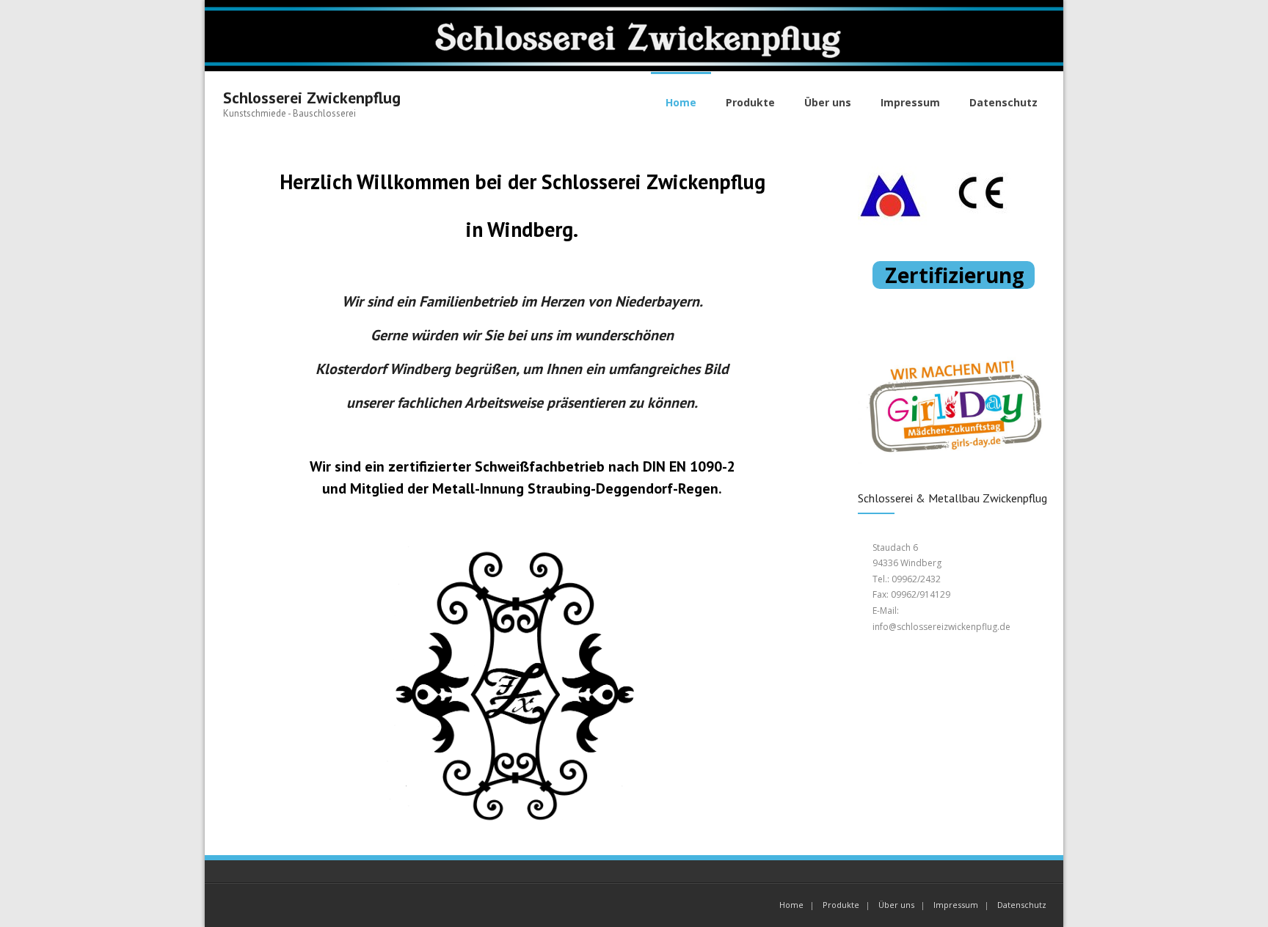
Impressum (955, 904)
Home (791, 904)
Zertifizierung (957, 275)
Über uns (896, 904)
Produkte (841, 904)
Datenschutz (1021, 904)
